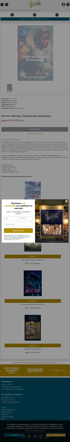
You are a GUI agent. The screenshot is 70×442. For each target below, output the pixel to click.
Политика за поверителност (20, 236)
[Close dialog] (66, 201)
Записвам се (18, 230)
